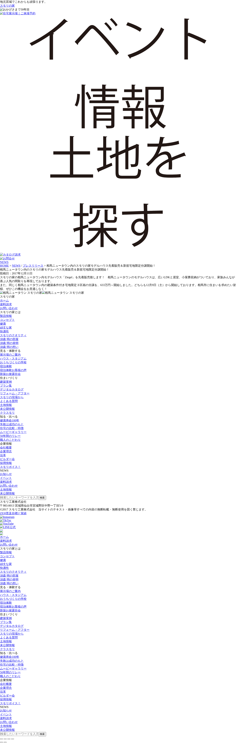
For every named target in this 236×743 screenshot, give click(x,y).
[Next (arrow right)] (5, 742)
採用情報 (6, 463)
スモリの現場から (12, 397)
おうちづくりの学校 (13, 362)
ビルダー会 (7, 459)
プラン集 (6, 385)
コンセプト (7, 319)
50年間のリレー (10, 435)
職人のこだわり (10, 439)
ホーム (4, 300)
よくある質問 (9, 401)
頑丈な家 (6, 327)
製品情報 (6, 316)
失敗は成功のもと (12, 424)
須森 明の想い (9, 346)
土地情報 (6, 405)
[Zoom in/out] (12, 738)
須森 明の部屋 (9, 339)
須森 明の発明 (9, 343)
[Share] (5, 738)
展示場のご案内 (10, 354)
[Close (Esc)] (1, 738)
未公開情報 (7, 408)
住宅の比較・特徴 (12, 428)
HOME (4, 265)
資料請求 (6, 304)
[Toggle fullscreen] (8, 738)
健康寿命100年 (9, 420)
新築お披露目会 (10, 374)
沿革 (3, 455)
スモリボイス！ (10, 466)
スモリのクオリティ (13, 335)
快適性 (4, 331)
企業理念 (6, 451)
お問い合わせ (9, 308)
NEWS (4, 262)
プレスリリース (33, 265)
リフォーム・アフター (15, 393)
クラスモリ (7, 412)
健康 (3, 323)
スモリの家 (7, 5)
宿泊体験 (6, 366)
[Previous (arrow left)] (1, 742)
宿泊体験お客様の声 (13, 370)
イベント (6, 477)
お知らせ (6, 474)
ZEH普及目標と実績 (13, 513)
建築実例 (6, 381)
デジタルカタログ (12, 389)
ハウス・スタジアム (13, 358)
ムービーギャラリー (13, 432)
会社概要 (6, 447)
